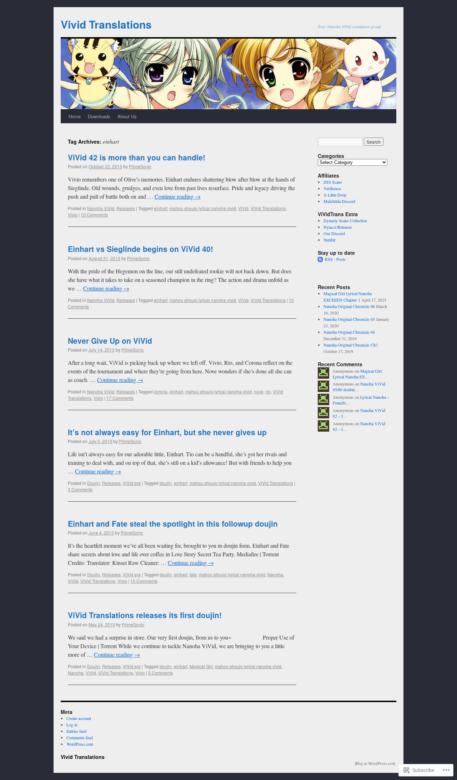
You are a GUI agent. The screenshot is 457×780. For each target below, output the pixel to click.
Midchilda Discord (339, 201)
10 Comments (94, 215)
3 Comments (80, 489)
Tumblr (329, 240)
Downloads (99, 116)
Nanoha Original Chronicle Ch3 (350, 345)
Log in (71, 724)
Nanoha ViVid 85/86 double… (359, 387)
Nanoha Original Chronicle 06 (349, 306)
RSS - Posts (335, 259)
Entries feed (76, 731)
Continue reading (178, 196)
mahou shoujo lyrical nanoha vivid (203, 208)
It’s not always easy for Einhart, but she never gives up (167, 432)
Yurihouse (332, 188)
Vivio (72, 215)
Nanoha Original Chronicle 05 (349, 319)
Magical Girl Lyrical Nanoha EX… (357, 374)
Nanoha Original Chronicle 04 (349, 332)
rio (268, 391)
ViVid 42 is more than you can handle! (136, 157)
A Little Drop (334, 195)
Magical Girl (201, 666)
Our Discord (334, 233)
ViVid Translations (268, 208)
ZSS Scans (332, 182)
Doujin (93, 483)
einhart (160, 208)
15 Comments (143, 581)
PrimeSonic (140, 166)
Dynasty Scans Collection (345, 220)
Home (75, 116)
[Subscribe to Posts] (320, 259)
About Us (127, 116)
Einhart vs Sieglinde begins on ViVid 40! (140, 248)
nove (258, 391)
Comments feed (79, 737)
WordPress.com (79, 744)
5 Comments (160, 673)
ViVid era (132, 483)
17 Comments (120, 398)
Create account (78, 718)
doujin (166, 483)
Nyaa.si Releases (337, 227)
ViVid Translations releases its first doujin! (145, 615)
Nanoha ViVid (100, 208)
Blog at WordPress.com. (375, 763)
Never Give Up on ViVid (110, 340)
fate (193, 574)
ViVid (243, 208)
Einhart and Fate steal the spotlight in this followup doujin (173, 523)
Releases (125, 208)
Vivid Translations (106, 24)
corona (160, 391)
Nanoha (275, 574)
